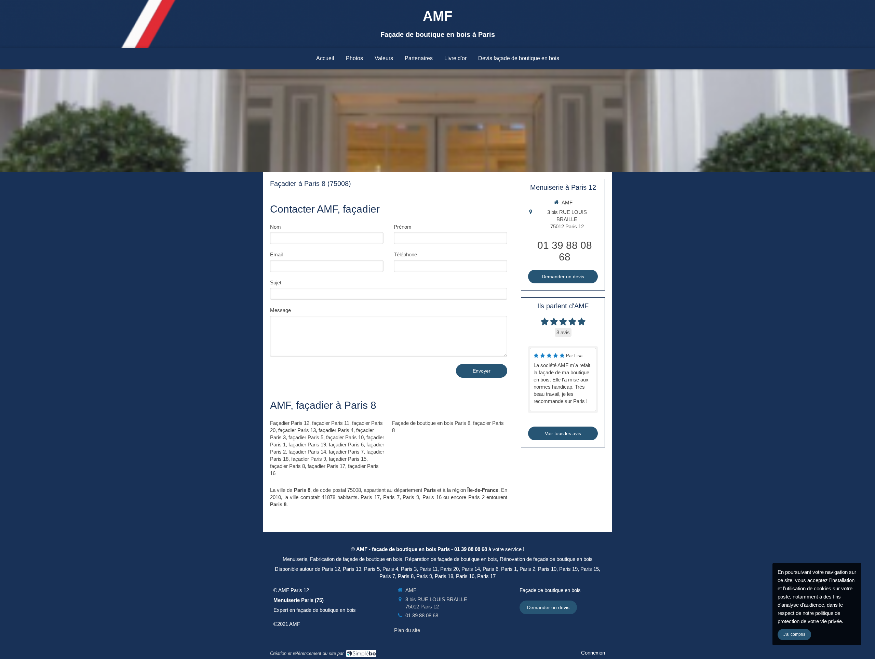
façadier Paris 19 (307, 444)
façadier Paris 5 (305, 437)
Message (280, 310)
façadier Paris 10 (345, 437)
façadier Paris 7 (346, 452)
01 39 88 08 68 (564, 251)
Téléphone (405, 254)
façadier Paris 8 (287, 466)
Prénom (403, 227)
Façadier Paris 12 (289, 423)
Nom (275, 227)
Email (276, 254)
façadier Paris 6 (346, 444)
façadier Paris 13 (297, 430)
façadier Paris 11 (330, 423)
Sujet (275, 282)
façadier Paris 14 (307, 452)
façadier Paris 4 (336, 430)
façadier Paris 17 (326, 466)
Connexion (593, 653)
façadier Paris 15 (347, 459)
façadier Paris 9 (308, 459)
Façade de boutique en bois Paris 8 (431, 423)
